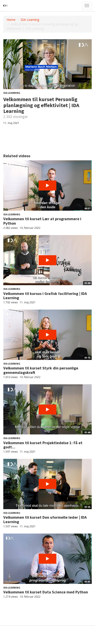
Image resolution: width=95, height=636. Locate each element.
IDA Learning (30, 20)
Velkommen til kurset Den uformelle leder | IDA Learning (45, 519)
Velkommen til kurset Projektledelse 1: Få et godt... (42, 445)
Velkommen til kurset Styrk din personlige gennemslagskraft (40, 370)
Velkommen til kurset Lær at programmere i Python (42, 221)
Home (11, 20)
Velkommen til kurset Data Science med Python (45, 592)
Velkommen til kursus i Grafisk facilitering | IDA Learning (45, 295)
